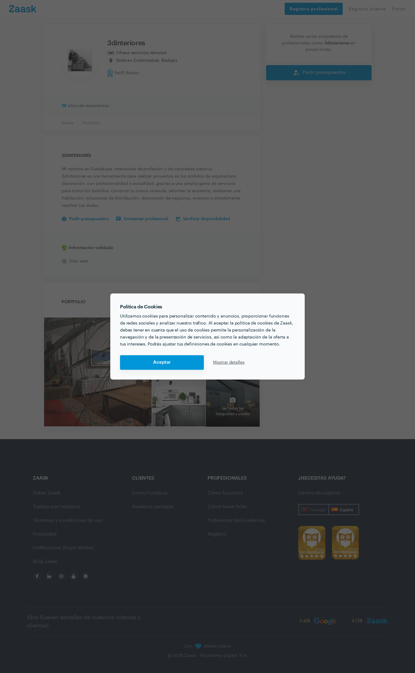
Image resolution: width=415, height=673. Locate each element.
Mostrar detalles (229, 362)
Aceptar (162, 362)
